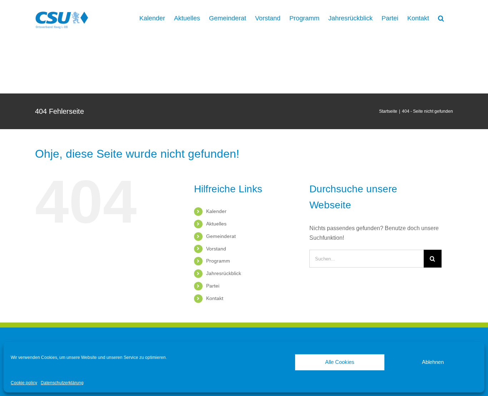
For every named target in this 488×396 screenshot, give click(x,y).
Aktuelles (216, 224)
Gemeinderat (221, 236)
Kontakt (214, 298)
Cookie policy (24, 382)
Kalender (216, 211)
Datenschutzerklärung (62, 382)
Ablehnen (433, 362)
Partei (212, 286)
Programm (218, 261)
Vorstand (216, 249)
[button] (441, 17)
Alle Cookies (339, 362)
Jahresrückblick (223, 273)
